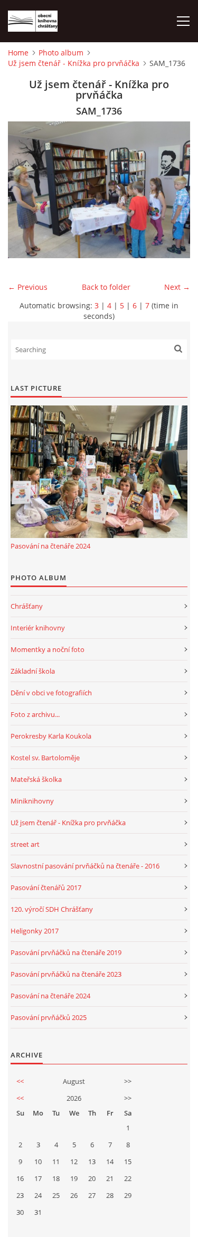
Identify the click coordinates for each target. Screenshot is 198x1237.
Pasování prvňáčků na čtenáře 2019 (66, 952)
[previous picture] (25, 189)
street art (25, 844)
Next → (177, 287)
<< (20, 1081)
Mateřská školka (36, 779)
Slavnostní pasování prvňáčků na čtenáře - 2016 (85, 866)
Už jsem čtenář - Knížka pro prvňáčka (73, 63)
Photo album (61, 53)
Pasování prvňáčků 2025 (49, 1017)
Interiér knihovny (38, 627)
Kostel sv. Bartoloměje (45, 757)
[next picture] (173, 189)
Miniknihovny (32, 801)
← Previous (28, 287)
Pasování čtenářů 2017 (46, 887)
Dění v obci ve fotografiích (51, 692)
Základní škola (33, 671)
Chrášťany (27, 606)
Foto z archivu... (35, 714)
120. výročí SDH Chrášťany (52, 909)
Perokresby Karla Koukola (51, 736)
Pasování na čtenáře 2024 (50, 546)
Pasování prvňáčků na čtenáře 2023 (66, 974)
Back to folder (106, 287)
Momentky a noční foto (47, 649)
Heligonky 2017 (35, 931)
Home (18, 53)
